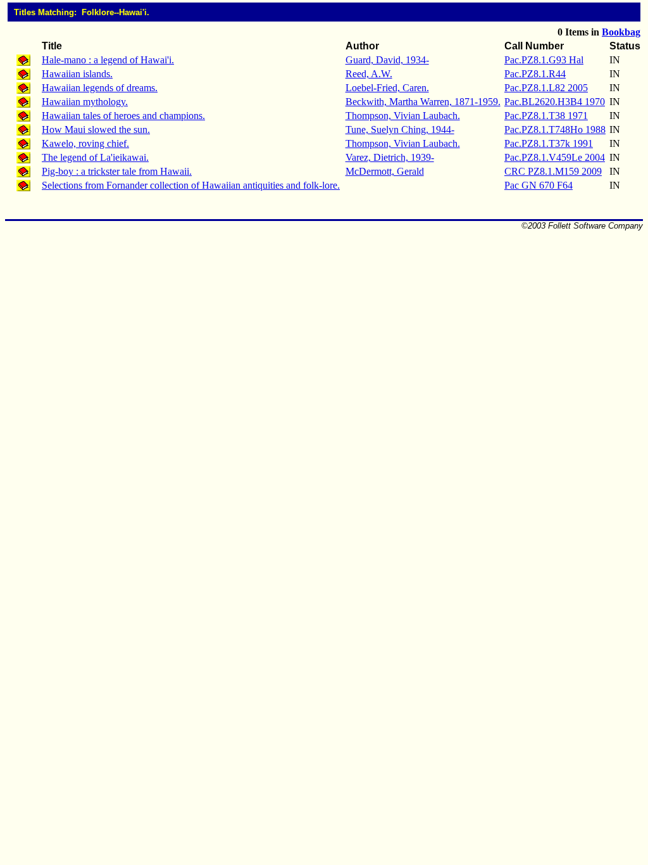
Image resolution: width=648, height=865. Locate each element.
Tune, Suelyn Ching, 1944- (400, 129)
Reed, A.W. (369, 73)
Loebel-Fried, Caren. (387, 87)
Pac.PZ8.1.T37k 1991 (548, 143)
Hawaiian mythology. (85, 101)
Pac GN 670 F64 (538, 185)
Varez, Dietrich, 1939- (390, 157)
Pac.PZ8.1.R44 (535, 73)
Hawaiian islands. (77, 73)
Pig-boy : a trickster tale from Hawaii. (117, 171)
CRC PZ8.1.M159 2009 (553, 171)
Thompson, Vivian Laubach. (403, 115)
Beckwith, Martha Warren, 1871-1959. (423, 101)
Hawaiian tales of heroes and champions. (123, 115)
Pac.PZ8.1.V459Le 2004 (554, 157)
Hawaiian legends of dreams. (100, 87)
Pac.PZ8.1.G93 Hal (543, 59)
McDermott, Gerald (385, 171)
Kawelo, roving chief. (85, 143)
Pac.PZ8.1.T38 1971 (546, 115)
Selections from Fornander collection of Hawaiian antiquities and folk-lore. (191, 185)
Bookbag (621, 32)
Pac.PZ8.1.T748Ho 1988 (555, 129)
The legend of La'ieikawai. (95, 157)
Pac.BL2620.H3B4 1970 (554, 101)
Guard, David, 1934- (387, 59)
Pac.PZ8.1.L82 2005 (546, 87)
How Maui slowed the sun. (96, 129)
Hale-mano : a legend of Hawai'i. (108, 59)
